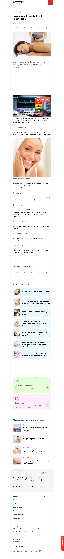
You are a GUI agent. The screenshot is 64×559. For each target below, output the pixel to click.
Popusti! (20, 531)
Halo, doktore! (17, 510)
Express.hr (33, 531)
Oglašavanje (16, 539)
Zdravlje (15, 496)
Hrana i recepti (17, 507)
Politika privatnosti (18, 546)
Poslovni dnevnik (25, 529)
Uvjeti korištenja (17, 544)
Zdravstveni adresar (19, 514)
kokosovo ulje (27, 266)
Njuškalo (44, 529)
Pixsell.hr (26, 531)
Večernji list (16, 529)
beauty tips (17, 266)
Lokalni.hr (38, 529)
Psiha (14, 499)
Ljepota (15, 503)
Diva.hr (33, 529)
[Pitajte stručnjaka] (62, 543)
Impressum (16, 541)
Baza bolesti (16, 518)
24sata (15, 531)
